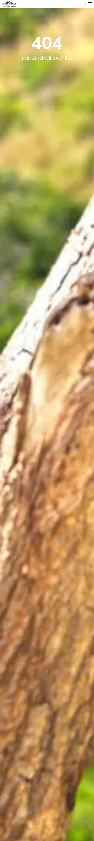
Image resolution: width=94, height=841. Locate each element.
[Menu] (90, 3)
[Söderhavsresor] (9, 4)
